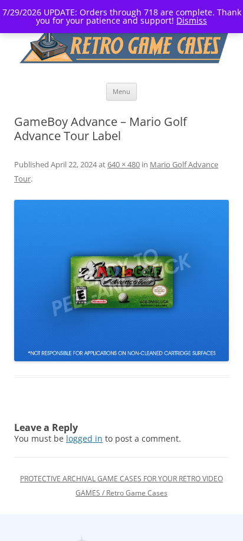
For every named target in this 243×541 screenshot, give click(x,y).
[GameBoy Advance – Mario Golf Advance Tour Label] (121, 280)
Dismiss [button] (191, 20)
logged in (84, 438)
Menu (121, 91)
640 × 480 (123, 164)
